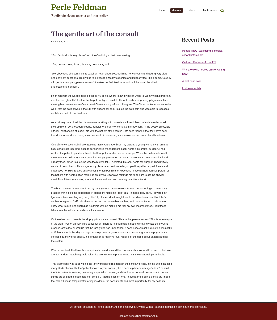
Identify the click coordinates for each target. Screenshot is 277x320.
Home (161, 10)
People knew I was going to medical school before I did (202, 53)
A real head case (191, 81)
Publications (210, 10)
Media (192, 10)
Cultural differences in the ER (199, 62)
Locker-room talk (191, 88)
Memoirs (176, 10)
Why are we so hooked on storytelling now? (203, 72)
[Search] (222, 10)
